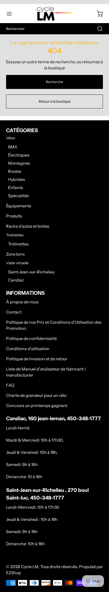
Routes (14, 171)
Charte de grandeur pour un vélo (36, 395)
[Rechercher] (97, 28)
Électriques (18, 155)
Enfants (15, 187)
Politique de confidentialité (31, 338)
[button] (11, 13)
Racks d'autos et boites (27, 226)
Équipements (18, 205)
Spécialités (18, 195)
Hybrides (16, 179)
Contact (14, 312)
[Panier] (97, 13)
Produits (14, 216)
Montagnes (19, 163)
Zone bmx (15, 254)
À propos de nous (22, 301)
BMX (12, 146)
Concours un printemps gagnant (36, 405)
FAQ (10, 385)
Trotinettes (18, 243)
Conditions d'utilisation (27, 348)
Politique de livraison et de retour (36, 358)
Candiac (16, 280)
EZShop (13, 572)
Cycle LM (30, 566)
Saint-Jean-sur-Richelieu (31, 271)
